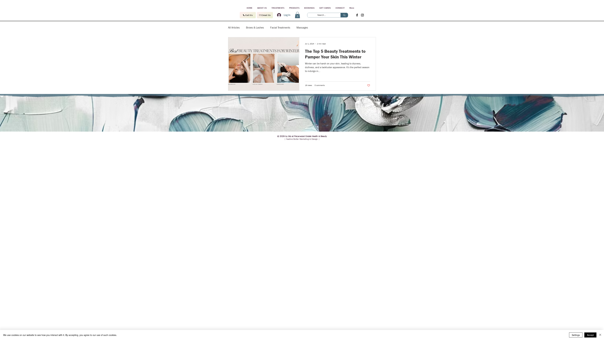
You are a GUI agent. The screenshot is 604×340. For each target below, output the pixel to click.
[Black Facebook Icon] (357, 15)
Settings (576, 335)
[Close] (600, 334)
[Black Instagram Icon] (362, 15)
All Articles (234, 27)
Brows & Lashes (255, 27)
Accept (590, 335)
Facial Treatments (280, 27)
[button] (297, 15)
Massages (302, 27)
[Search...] (344, 15)
